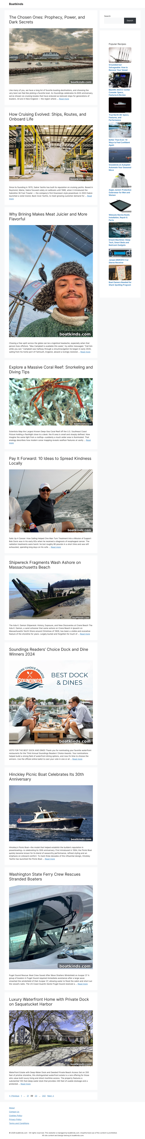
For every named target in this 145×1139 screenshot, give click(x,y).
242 (44, 1096)
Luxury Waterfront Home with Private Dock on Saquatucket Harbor (49, 1001)
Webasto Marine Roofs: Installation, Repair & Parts (119, 217)
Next (50, 1096)
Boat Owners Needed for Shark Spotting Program (120, 283)
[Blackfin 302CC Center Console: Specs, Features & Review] (120, 80)
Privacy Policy (15, 1119)
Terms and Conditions (19, 1123)
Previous (14, 1096)
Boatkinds (16, 4)
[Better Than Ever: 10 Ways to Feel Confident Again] (120, 130)
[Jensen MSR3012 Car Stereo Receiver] (120, 252)
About (12, 1108)
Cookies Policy (15, 1115)
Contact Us (14, 1112)
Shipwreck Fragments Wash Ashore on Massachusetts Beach (45, 565)
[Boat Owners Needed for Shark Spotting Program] (120, 272)
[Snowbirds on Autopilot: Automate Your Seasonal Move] (120, 155)
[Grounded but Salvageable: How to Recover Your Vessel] (120, 55)
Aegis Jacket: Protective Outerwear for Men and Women (120, 192)
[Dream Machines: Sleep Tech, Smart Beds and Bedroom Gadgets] (120, 230)
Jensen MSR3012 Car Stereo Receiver (119, 261)
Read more (64, 99)
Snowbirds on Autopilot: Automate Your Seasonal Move (120, 167)
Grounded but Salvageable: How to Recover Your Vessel (118, 67)
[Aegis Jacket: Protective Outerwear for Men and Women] (120, 180)
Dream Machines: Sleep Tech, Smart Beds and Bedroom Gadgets (119, 242)
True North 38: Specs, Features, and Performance (119, 117)
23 (36, 1096)
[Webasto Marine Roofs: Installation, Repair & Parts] (120, 205)
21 (28, 1096)
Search (107, 16)
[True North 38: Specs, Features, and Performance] (120, 105)
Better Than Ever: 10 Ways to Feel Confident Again (119, 142)
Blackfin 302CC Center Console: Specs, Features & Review (119, 92)
